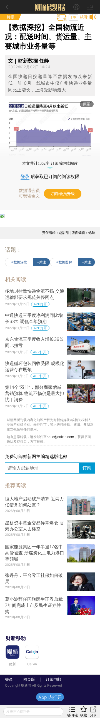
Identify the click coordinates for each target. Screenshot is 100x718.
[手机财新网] (50, 7)
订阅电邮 (51, 679)
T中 (73, 17)
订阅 (86, 468)
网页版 (29, 679)
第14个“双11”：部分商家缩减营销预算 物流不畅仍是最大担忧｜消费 (34, 393)
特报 (10, 16)
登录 (25, 176)
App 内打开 (50, 697)
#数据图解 (64, 262)
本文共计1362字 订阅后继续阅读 (50, 163)
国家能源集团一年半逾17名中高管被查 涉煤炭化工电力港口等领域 (34, 553)
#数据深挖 (19, 262)
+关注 (41, 262)
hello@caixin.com (60, 437)
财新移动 (16, 638)
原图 (87, 104)
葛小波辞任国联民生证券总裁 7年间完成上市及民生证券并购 (34, 605)
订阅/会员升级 (62, 194)
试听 (84, 16)
